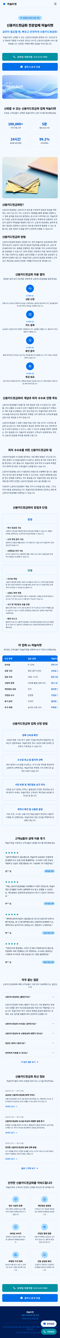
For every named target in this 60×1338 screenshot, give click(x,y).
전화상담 (50, 1331)
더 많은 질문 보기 (28, 1062)
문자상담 (50, 1323)
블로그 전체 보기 (28, 1168)
